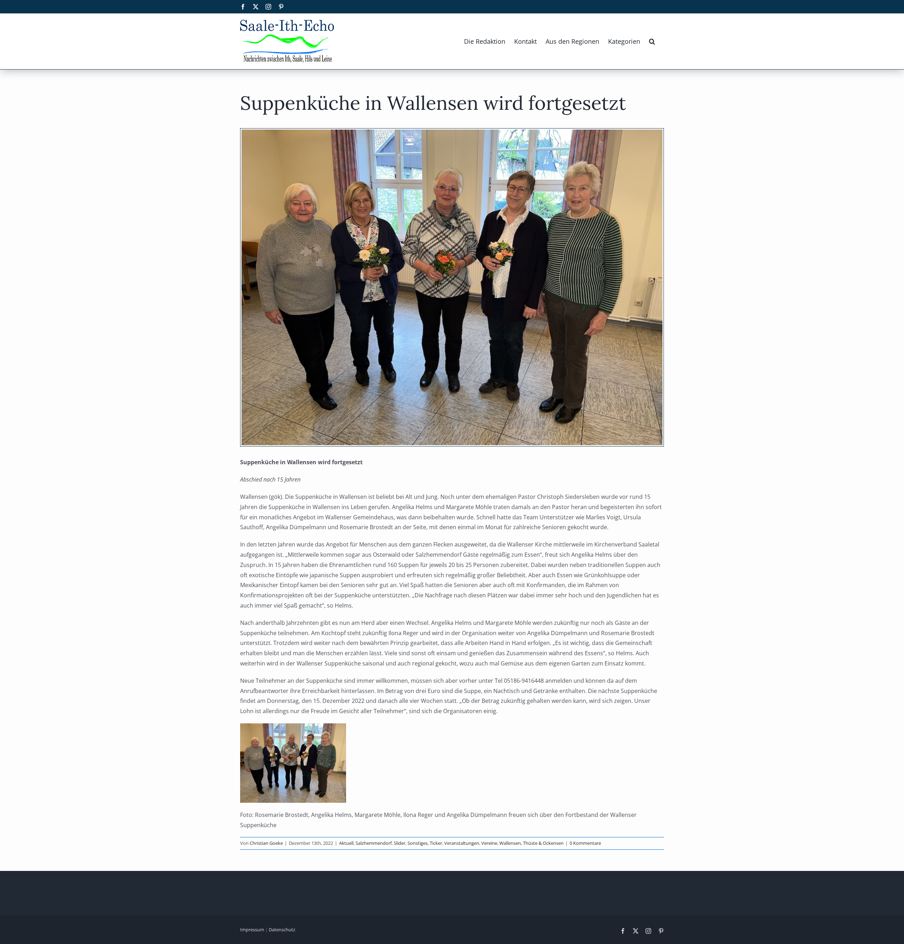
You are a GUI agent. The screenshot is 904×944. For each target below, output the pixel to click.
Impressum (252, 929)
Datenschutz (282, 929)
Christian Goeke (266, 843)
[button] (652, 41)
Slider (399, 843)
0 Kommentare (585, 843)
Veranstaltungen (461, 843)
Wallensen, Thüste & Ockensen (531, 843)
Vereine (489, 843)
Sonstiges (418, 843)
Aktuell (346, 843)
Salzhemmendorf (374, 843)
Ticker (436, 843)
